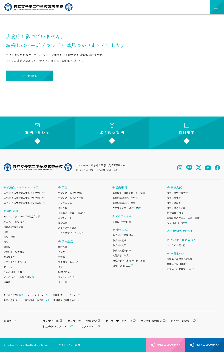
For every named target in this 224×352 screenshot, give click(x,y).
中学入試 (121, 230)
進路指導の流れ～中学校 (125, 197)
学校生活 (67, 241)
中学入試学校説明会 (122, 235)
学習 (64, 187)
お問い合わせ (37, 132)
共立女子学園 (51, 321)
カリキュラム (65, 203)
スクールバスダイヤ (37, 295)
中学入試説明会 (168, 345)
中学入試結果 (119, 245)
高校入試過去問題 (176, 208)
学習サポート (65, 218)
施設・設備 (9, 236)
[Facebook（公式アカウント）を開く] (217, 168)
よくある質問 (112, 132)
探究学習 (62, 223)
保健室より (9, 257)
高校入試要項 (174, 197)
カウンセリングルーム (15, 262)
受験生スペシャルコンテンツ (25, 187)
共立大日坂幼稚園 (151, 321)
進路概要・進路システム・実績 (128, 192)
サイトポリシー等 (68, 345)
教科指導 (62, 208)
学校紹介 (13, 211)
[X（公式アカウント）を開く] (198, 168)
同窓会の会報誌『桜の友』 (181, 259)
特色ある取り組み (67, 228)
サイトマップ (73, 295)
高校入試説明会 (207, 345)
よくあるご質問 (12, 295)
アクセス (8, 267)
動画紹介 (8, 247)
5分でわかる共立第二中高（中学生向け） (25, 197)
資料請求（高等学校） (64, 300)
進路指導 (121, 187)
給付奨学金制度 (120, 255)
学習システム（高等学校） (72, 197)
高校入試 (176, 187)
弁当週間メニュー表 (68, 262)
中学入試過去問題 (121, 250)
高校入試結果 (174, 203)
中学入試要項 (119, 240)
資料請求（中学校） (35, 300)
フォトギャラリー (67, 277)
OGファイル (124, 216)
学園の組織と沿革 (13, 272)
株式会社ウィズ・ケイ (56, 326)
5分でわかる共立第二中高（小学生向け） (25, 192)
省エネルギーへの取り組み (17, 277)
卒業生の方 (178, 253)
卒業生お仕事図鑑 (121, 221)
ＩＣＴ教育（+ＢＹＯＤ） (72, 233)
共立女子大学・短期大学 (125, 208)
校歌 (6, 231)
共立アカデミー (87, 326)
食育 (60, 267)
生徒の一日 (64, 257)
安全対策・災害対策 (14, 252)
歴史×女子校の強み (14, 221)
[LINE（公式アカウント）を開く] (189, 168)
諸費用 (7, 282)
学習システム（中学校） (70, 192)
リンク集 (62, 282)
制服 (6, 241)
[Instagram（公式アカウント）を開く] (180, 168)
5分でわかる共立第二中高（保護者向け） (25, 203)
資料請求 (186, 132)
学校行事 (62, 247)
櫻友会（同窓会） (181, 321)
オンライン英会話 (176, 245)
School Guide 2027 (121, 265)
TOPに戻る (29, 76)
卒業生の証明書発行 (177, 264)
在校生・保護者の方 (183, 240)
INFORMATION (181, 231)
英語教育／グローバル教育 (72, 213)
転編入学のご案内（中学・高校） (129, 260)
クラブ (61, 252)
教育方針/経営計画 (13, 226)
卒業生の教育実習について (181, 269)
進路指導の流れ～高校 (123, 203)
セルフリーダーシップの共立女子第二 (23, 216)
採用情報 (57, 295)
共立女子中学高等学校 (119, 321)
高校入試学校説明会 (177, 192)
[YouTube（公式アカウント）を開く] (208, 168)
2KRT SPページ (66, 272)
